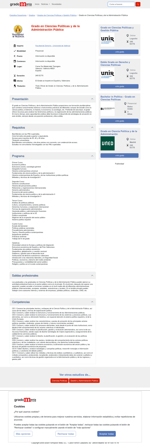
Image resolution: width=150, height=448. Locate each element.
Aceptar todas (106, 433)
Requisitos (18, 127)
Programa (18, 156)
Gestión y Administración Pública (84, 380)
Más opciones (23, 433)
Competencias (21, 302)
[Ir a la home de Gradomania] (21, 4)
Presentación (20, 99)
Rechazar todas (66, 433)
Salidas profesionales (25, 275)
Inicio (37, 4)
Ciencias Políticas (59, 380)
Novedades (56, 4)
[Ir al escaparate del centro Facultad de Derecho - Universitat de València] (20, 31)
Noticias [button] (45, 4)
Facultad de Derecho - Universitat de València (52, 45)
